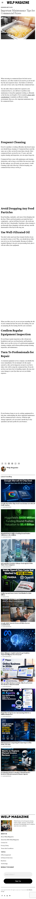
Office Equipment (6, 855)
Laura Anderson (6, 507)
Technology (4, 863)
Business (3, 860)
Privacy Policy (5, 845)
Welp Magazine (12, 467)
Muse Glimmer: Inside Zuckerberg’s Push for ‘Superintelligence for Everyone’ (15, 653)
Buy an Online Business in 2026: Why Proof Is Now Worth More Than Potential (16, 683)
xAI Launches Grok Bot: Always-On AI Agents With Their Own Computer (16, 564)
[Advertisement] (18, 59)
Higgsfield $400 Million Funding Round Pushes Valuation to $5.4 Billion (15, 534)
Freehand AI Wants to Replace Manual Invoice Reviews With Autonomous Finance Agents (15, 773)
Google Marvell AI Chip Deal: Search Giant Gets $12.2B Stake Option (18, 504)
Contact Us (4, 842)
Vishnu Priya (5, 596)
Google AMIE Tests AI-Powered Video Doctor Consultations (15, 623)
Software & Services (7, 858)
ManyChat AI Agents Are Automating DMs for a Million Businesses (16, 713)
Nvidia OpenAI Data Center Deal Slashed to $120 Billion (16, 594)
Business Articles (7, 7)
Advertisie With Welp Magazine (10, 839)
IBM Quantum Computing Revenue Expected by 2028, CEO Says (16, 743)
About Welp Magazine (7, 836)
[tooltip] (2, 463)
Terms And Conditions (7, 848)
